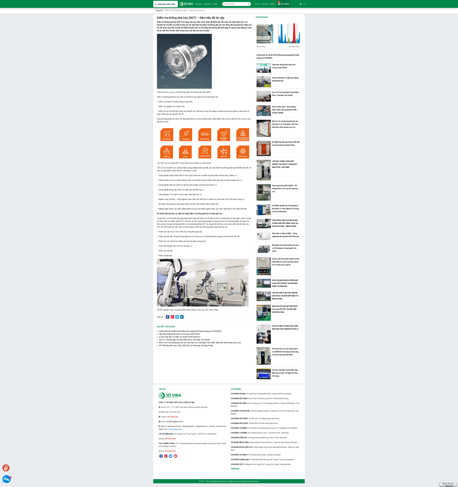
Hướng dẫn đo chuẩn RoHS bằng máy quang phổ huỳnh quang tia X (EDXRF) (190, 331)
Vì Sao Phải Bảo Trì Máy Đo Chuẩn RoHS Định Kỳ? (179, 337)
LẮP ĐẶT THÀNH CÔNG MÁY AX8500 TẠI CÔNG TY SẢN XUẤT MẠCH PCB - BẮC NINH (284, 164)
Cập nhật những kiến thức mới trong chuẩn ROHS (179, 334)
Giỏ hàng (283, 3)
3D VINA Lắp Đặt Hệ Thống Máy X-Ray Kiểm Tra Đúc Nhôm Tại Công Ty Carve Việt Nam (285, 209)
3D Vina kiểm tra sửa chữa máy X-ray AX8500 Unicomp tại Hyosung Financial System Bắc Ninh (285, 352)
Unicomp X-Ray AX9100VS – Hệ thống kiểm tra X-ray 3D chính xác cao (285, 189)
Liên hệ (272, 4)
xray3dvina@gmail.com (174, 421)
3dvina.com (163, 429)
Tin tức (257, 4)
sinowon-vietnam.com (217, 426)
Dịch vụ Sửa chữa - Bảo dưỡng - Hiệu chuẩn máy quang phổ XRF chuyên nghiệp (284, 110)
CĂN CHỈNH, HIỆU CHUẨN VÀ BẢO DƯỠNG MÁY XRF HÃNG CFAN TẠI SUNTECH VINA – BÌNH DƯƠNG (285, 223)
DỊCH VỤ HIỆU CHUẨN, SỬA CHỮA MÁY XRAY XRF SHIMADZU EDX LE (285, 327)
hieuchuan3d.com (174, 426)
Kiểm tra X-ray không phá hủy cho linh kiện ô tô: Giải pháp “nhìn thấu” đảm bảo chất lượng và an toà (200, 342)
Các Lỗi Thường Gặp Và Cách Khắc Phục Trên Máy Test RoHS (184, 340)
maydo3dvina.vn (201, 426)
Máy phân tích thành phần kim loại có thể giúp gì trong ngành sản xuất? (285, 248)
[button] (297, 4)
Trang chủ (159, 10)
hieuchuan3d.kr (188, 426)
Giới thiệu (198, 4)
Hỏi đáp (264, 4)
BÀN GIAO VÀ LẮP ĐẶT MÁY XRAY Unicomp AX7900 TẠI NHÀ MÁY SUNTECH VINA (284, 309)
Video (215, 4)
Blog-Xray (207, 4)
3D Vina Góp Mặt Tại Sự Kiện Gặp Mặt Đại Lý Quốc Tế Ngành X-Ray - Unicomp (285, 373)
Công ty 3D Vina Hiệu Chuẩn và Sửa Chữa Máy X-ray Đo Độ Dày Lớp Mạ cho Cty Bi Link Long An (285, 262)
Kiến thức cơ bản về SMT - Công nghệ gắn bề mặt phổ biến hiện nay (285, 234)
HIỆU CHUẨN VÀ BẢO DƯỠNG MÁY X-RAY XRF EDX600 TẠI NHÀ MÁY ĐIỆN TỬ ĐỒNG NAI (285, 283)
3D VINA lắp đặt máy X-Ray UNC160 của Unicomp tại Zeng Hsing (186, 345)
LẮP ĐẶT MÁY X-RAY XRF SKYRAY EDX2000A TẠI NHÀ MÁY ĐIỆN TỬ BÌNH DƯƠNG (285, 296)
